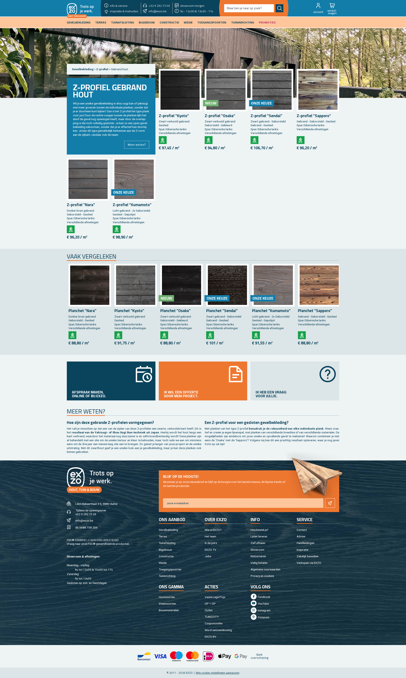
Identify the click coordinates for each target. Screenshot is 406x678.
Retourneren (258, 556)
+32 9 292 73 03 (85, 514)
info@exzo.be (84, 520)
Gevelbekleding (82, 69)
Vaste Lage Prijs (215, 597)
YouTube (263, 603)
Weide (163, 562)
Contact (302, 529)
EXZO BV (210, 636)
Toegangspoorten (170, 569)
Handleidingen (305, 543)
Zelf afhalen (258, 543)
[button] (318, 8)
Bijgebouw (165, 549)
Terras (163, 536)
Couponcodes (213, 623)
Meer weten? (137, 144)
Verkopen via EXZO (309, 562)
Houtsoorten (167, 597)
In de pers (211, 543)
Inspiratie (302, 549)
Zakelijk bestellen (307, 556)
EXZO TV (210, 549)
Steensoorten (167, 603)
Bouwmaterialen (169, 610)
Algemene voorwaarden (265, 569)
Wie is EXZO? (213, 529)
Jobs (208, 556)
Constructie (166, 556)
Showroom (257, 549)
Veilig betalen (259, 562)
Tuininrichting (167, 576)
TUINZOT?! (212, 616)
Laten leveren (259, 536)
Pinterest (263, 617)
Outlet (209, 610)
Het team (210, 536)
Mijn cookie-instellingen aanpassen (217, 672)
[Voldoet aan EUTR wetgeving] (163, 140)
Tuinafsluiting (167, 543)
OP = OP (210, 603)
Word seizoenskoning (218, 630)
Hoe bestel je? (259, 529)
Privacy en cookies (262, 576)
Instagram (263, 610)
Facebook (263, 597)
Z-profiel (102, 69)
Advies (301, 536)
